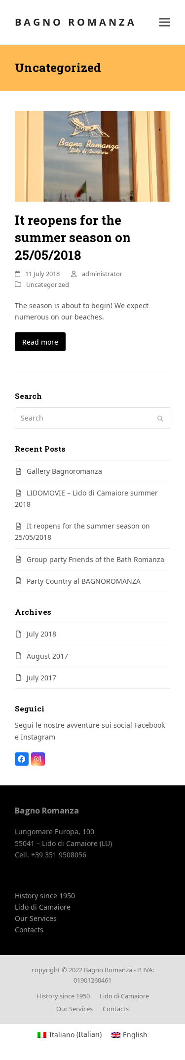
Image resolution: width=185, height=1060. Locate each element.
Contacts (29, 929)
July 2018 (41, 633)
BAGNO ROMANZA (76, 22)
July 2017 (41, 677)
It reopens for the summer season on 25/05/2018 (73, 237)
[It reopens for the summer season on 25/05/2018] (92, 155)
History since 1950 (45, 895)
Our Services (36, 918)
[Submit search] (160, 418)
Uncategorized (47, 284)
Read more (40, 342)
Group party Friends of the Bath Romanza (95, 559)
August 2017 (47, 656)
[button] (164, 22)
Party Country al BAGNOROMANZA (84, 581)
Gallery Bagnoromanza (64, 471)
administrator (102, 273)
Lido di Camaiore (43, 907)
